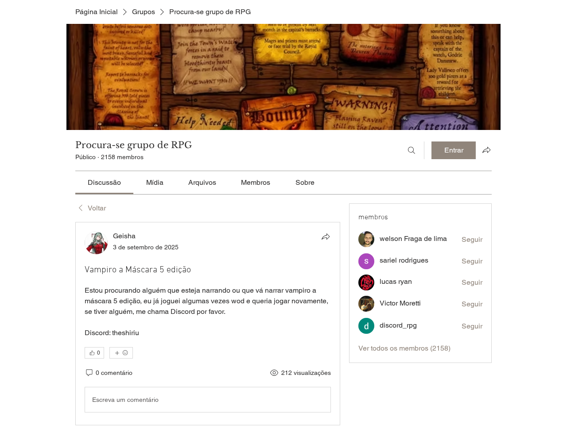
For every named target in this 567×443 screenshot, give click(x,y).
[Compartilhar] (325, 236)
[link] (104, 182)
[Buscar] (411, 150)
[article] (207, 323)
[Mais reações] (121, 353)
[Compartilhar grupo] (486, 150)
